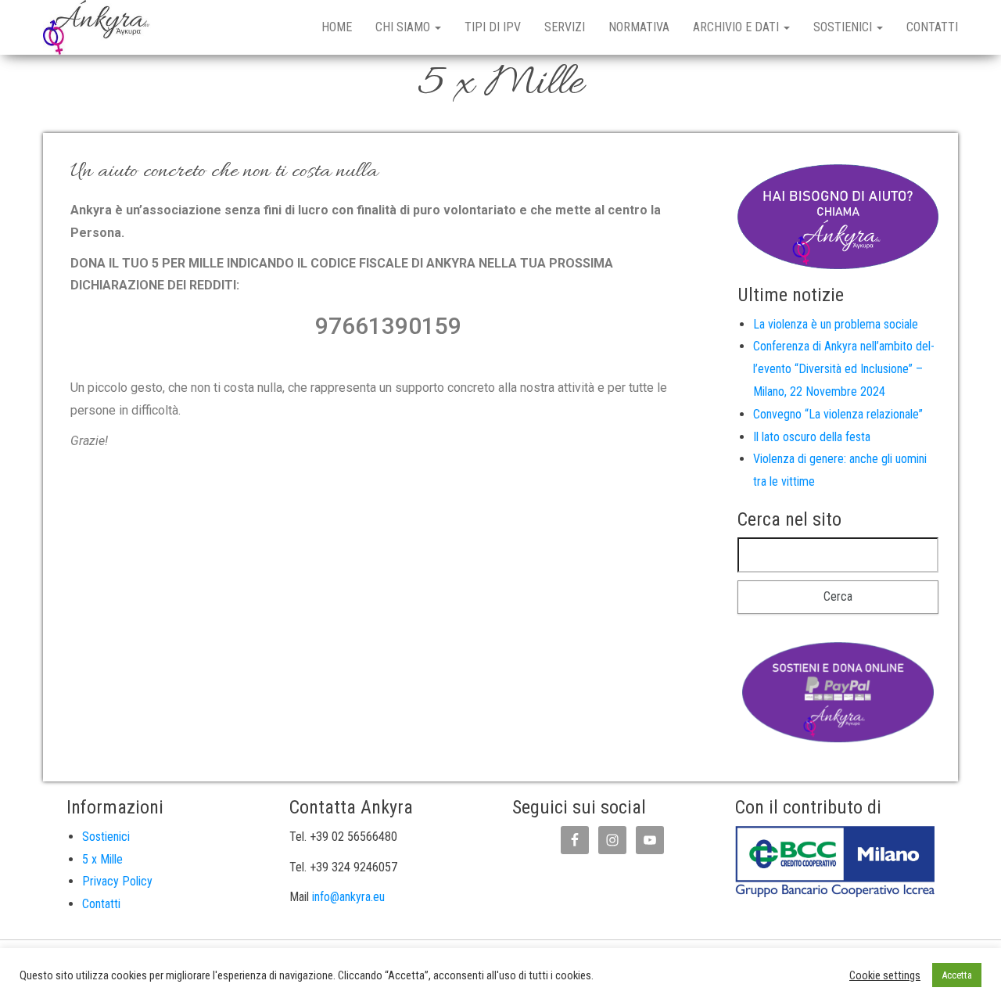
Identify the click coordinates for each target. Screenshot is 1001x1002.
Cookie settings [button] (884, 975)
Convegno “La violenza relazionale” (838, 414)
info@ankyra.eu (348, 896)
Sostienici (844, 27)
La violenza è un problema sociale (835, 324)
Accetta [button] (957, 975)
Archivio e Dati (737, 27)
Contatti (932, 27)
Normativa (638, 27)
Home (336, 27)
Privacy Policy (117, 881)
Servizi (564, 27)
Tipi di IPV (493, 27)
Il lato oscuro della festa (811, 436)
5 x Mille (102, 859)
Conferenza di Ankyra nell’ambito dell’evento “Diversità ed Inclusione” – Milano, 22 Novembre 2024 (844, 369)
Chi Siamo (404, 27)
